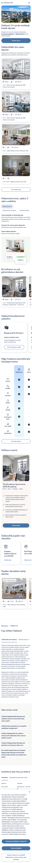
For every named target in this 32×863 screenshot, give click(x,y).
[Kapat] (29, 792)
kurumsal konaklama (7, 34)
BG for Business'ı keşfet (14, 347)
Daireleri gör (7, 560)
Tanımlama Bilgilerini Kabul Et (16, 841)
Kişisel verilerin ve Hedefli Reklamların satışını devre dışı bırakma (16, 857)
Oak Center (4, 787)
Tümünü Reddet (16, 848)
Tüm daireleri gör (16, 189)
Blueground (4, 626)
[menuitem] (9, 640)
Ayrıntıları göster (16, 441)
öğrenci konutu (20, 34)
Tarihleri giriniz (16, 40)
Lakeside (19, 783)
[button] (29, 2)
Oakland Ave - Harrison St (23, 787)
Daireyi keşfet (16, 525)
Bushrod (3, 783)
